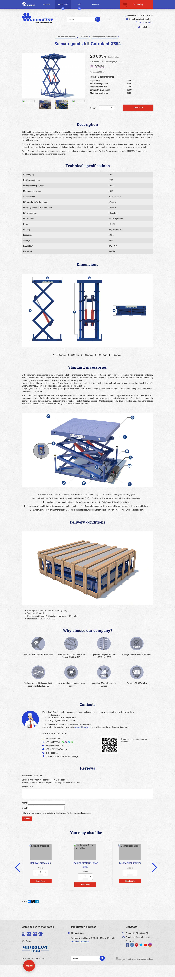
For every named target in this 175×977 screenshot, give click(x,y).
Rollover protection (40, 863)
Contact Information (144, 22)
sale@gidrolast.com (144, 19)
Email (25, 808)
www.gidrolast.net (83, 727)
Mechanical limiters (130, 863)
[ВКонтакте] (29, 901)
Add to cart (138, 107)
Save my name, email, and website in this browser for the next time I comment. (57, 813)
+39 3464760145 (53, 742)
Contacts (95, 4)
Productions (63, 4)
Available (100, 67)
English (144, 27)
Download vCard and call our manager (62, 756)
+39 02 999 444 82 (143, 15)
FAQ (79, 4)
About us (46, 4)
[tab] (40, 864)
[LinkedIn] (37, 901)
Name (25, 802)
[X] (33, 901)
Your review (27, 786)
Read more (40, 881)
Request (29, 965)
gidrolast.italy (52, 752)
